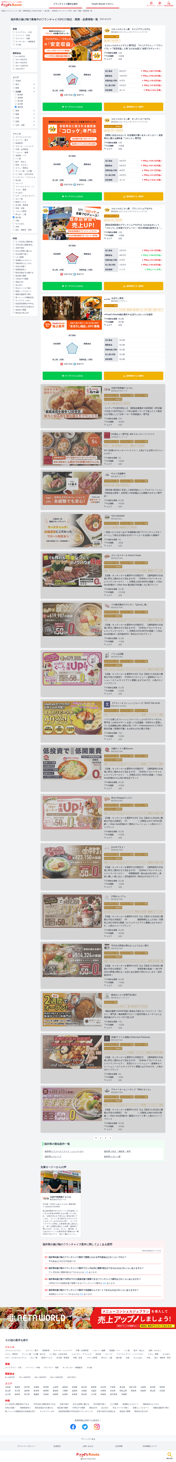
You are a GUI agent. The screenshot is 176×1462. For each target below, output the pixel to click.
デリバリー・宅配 (22, 38)
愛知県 (55, 1390)
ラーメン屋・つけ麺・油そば (24, 171)
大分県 (93, 1394)
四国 (17, 121)
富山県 (20, 101)
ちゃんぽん (19, 223)
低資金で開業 (20, 309)
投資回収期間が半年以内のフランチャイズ (24, 303)
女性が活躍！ (20, 266)
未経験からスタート (23, 260)
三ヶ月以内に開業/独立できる (23, 241)
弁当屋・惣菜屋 (21, 205)
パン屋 (18, 158)
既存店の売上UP (22, 313)
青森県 (17, 1387)
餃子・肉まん (20, 161)
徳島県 (17, 1394)
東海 (17, 110)
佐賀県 (65, 1394)
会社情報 (119, 1446)
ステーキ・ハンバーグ (24, 146)
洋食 (17, 226)
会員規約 (57, 1446)
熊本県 (84, 1394)
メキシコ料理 (20, 211)
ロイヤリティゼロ (22, 300)
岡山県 (152, 1390)
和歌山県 (123, 1390)
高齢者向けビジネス (23, 263)
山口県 (8, 1394)
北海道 (18, 80)
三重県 (65, 1390)
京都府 (84, 1390)
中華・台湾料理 (21, 149)
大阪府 (93, 1390)
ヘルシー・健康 (21, 152)
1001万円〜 (20, 69)
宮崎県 (103, 1394)
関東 (17, 88)
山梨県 (143, 1387)
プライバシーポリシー (26, 1446)
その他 (18, 44)
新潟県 (20, 94)
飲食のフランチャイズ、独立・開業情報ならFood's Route (22, 11)
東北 (17, 84)
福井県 (20, 107)
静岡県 (46, 1390)
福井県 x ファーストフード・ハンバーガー (64, 1151)
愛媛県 (36, 1394)
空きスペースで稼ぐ (23, 288)
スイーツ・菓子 (21, 140)
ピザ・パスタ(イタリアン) (23, 195)
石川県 (20, 104)
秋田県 (46, 1387)
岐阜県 (36, 1390)
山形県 (55, 1387)
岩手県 (27, 1387)
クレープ (19, 183)
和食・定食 (19, 208)
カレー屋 (19, 199)
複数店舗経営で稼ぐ (23, 294)
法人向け (19, 285)
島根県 (143, 1390)
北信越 (18, 91)
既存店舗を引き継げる (24, 272)
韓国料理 (19, 143)
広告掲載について (150, 1446)
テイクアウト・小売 (23, 32)
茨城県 (74, 1387)
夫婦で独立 (19, 248)
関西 (17, 114)
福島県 (65, 1387)
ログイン (160, 6)
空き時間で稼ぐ (21, 254)
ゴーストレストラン (23, 137)
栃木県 (84, 1387)
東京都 (122, 1387)
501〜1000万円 (21, 65)
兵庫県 (103, 1390)
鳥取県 (133, 1390)
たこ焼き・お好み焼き (24, 174)
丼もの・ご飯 (20, 214)
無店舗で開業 (20, 275)
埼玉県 (103, 1387)
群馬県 (93, 1387)
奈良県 (112, 1390)
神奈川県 (132, 1387)
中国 (17, 118)
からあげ (19, 192)
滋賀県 (74, 1390)
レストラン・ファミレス (25, 177)
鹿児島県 (113, 1394)
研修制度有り (20, 269)
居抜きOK (19, 282)
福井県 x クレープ (53, 1156)
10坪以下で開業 (21, 279)
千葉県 (112, 1387)
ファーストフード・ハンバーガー (24, 186)
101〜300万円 (21, 59)
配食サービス (20, 202)
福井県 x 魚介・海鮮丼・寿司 (117, 1151)
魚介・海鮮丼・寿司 (23, 230)
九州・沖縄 (19, 125)
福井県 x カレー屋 (112, 1156)
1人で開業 (19, 257)
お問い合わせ (88, 1446)
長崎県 (74, 1394)
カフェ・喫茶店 (21, 168)
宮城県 (36, 1387)
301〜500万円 (21, 62)
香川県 (27, 1394)
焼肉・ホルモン (21, 165)
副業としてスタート (23, 291)
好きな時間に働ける (23, 251)
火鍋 (17, 220)
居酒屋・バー (20, 155)
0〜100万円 (20, 56)
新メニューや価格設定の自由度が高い (24, 297)
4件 (81, 1294)
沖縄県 (124, 1394)
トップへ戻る (89, 1439)
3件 (104, 1283)
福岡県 (55, 1394)
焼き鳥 (18, 180)
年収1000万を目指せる (24, 306)
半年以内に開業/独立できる (23, 244)
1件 (86, 1272)
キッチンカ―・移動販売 (25, 41)
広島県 (162, 1390)
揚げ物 (47, 11)
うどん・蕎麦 (20, 189)
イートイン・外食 (22, 35)
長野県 (20, 97)
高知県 (46, 1394)
